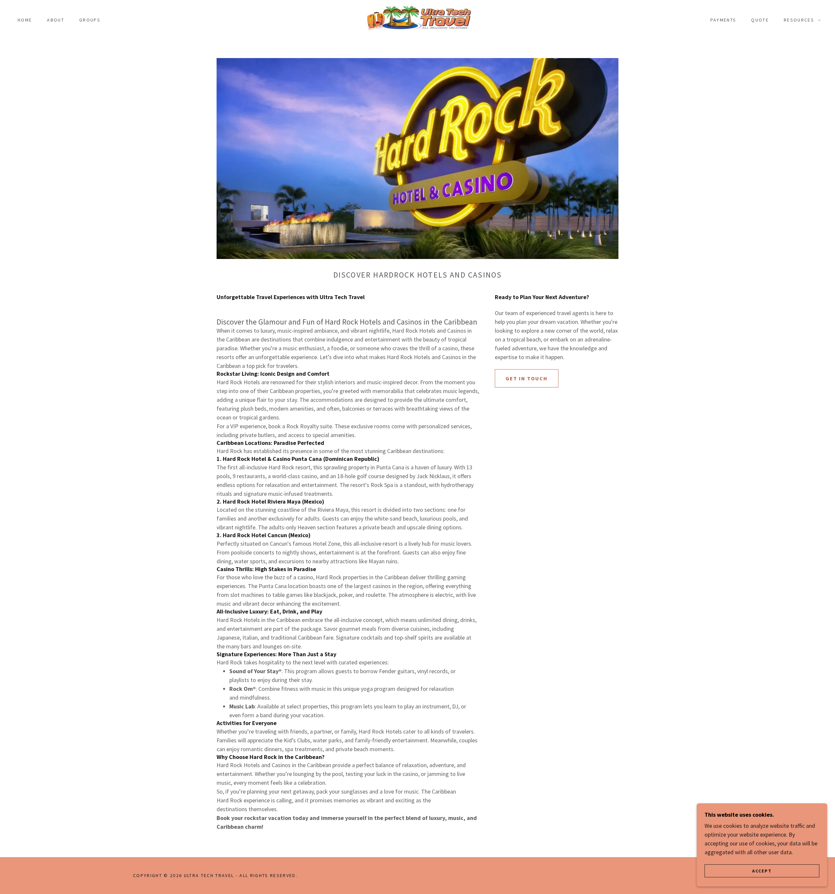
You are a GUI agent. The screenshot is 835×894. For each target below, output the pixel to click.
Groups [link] (89, 20)
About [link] (55, 20)
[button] (800, 20)
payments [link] (723, 20)
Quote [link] (760, 20)
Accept (762, 870)
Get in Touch (527, 378)
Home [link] (25, 20)
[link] (417, 19)
